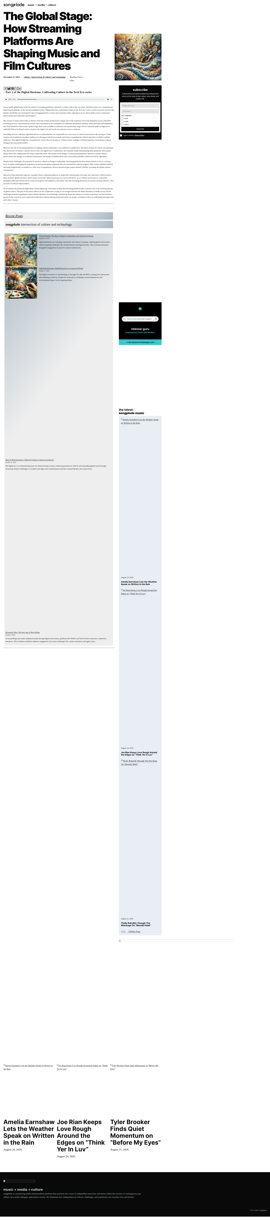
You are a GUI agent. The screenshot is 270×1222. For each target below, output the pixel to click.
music (31, 4)
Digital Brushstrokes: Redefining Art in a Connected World (61, 268)
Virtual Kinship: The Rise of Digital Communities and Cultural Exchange (66, 236)
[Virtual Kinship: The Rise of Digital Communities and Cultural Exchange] (21, 251)
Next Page (136, 931)
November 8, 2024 (11, 77)
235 (130, 931)
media (41, 4)
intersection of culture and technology (48, 77)
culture (52, 4)
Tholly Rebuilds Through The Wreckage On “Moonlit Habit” (136, 924)
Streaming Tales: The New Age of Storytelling (22, 632)
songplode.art (263, 1210)
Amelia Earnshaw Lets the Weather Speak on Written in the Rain (139, 583)
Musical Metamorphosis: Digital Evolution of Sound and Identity (29, 460)
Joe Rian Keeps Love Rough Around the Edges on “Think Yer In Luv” (139, 753)
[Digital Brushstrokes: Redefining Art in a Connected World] (21, 283)
